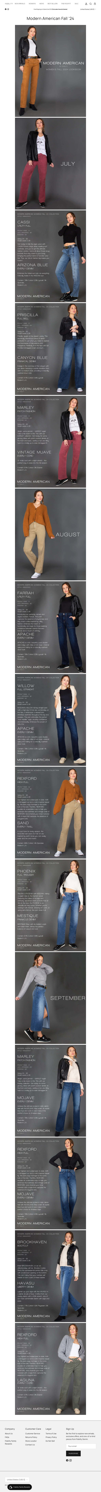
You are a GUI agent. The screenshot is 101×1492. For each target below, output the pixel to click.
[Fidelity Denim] (9, 3)
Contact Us (30, 1444)
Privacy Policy (51, 1437)
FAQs (7, 1437)
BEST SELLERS (53, 4)
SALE (76, 4)
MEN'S (41, 4)
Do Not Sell (50, 1441)
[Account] (85, 3)
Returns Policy (31, 1437)
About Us (9, 1433)
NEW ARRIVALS (20, 4)
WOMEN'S (32, 4)
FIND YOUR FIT (66, 4)
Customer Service (32, 1433)
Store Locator (31, 1441)
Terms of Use (51, 1433)
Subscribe (73, 1453)
